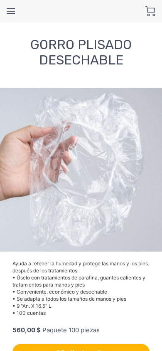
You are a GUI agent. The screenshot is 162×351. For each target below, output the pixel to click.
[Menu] (11, 11)
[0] (150, 11)
